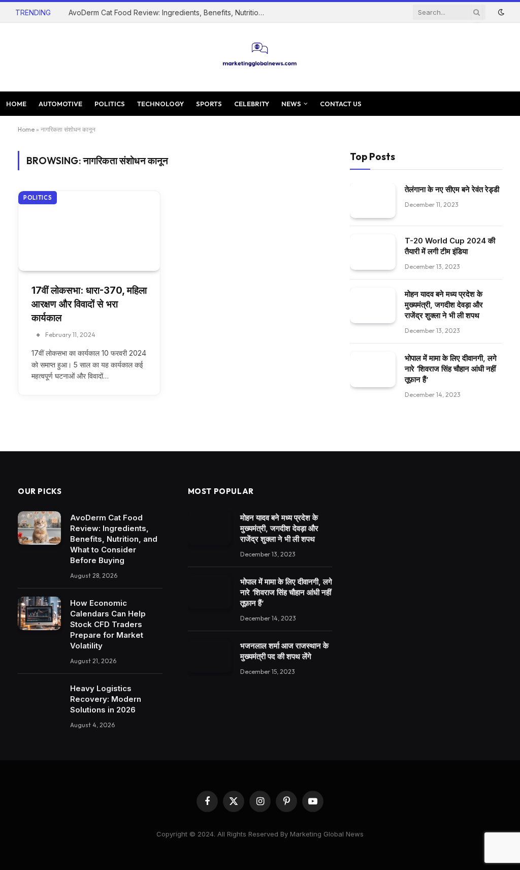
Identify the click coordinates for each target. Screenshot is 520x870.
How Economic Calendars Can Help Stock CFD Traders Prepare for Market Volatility (108, 624)
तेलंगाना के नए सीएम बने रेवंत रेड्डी (452, 189)
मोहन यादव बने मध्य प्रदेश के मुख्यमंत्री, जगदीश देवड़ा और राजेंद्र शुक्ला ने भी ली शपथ (444, 304)
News (291, 104)
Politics (109, 104)
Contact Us (341, 104)
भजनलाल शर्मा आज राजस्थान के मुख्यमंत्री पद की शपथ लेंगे (284, 651)
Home (16, 104)
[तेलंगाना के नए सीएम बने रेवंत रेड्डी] (373, 200)
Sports (209, 104)
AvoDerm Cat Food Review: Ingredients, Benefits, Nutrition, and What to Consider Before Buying (170, 12)
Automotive (60, 104)
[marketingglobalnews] (260, 57)
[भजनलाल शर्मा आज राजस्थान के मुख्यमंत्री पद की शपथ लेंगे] (209, 656)
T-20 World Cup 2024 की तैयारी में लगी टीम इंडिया (450, 246)
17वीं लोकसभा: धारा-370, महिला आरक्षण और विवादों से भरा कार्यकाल (89, 304)
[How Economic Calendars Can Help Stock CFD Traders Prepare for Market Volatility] (39, 613)
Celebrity (251, 104)
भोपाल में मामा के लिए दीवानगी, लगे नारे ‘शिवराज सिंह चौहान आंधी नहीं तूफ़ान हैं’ (451, 368)
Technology (160, 104)
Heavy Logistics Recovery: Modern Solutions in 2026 (105, 698)
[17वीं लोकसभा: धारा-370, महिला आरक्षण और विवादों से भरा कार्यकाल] (89, 231)
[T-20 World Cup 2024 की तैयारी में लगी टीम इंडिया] (373, 251)
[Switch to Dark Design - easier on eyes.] (500, 12)
